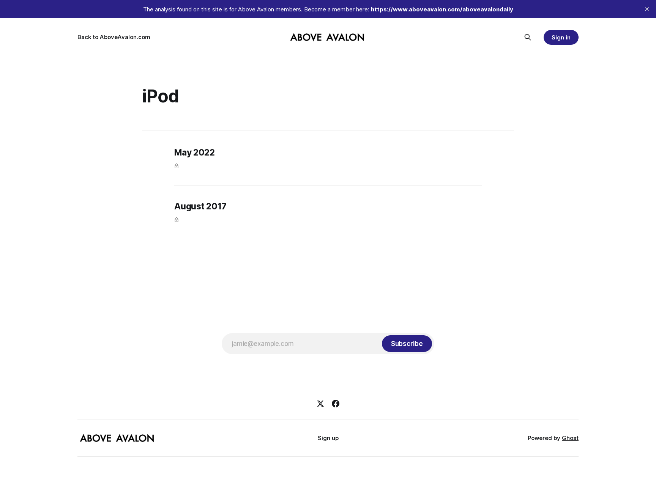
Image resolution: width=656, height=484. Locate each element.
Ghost (570, 438)
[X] (320, 403)
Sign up (328, 438)
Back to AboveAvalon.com (113, 37)
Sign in (561, 37)
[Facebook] (335, 403)
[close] (647, 9)
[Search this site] (528, 37)
